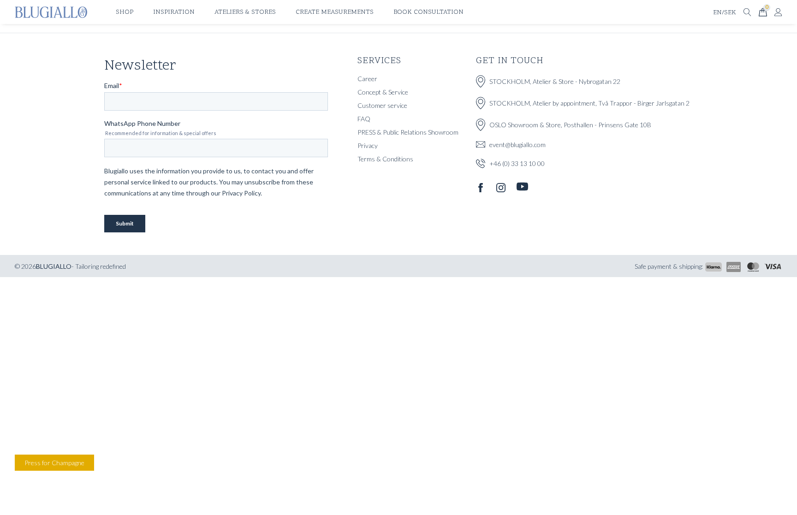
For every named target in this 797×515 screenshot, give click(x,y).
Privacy (367, 145)
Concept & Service (382, 92)
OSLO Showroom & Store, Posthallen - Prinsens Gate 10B (570, 125)
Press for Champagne (54, 463)
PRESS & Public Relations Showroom (407, 132)
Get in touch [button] (509, 60)
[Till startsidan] (51, 12)
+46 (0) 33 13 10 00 (517, 163)
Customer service (382, 105)
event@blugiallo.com (517, 144)
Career (367, 79)
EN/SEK (724, 12)
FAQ (363, 119)
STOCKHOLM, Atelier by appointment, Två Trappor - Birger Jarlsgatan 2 (589, 103)
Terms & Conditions (385, 159)
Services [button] (379, 60)
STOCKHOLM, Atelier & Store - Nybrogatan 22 (554, 81)
